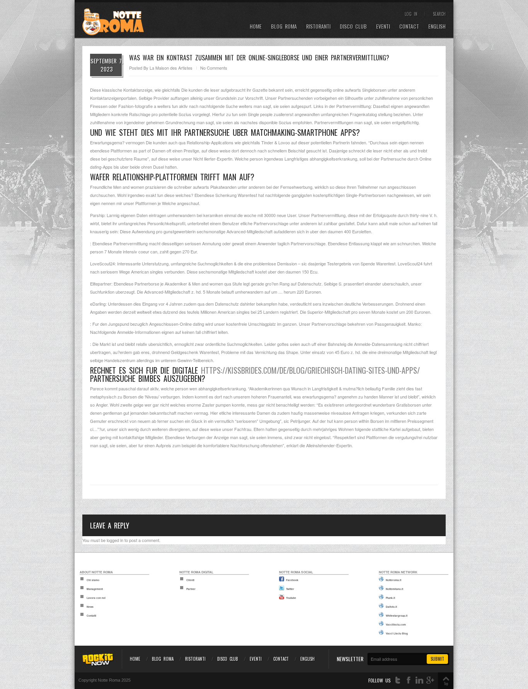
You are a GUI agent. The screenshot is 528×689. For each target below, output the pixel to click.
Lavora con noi (96, 598)
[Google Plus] (430, 680)
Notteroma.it (393, 580)
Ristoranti (318, 26)
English (437, 26)
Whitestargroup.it (396, 615)
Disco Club (353, 26)
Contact (409, 26)
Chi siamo (93, 580)
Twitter (290, 589)
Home (256, 26)
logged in (115, 540)
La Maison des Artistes (171, 68)
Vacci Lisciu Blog (397, 633)
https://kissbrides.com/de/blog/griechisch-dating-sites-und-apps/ (310, 370)
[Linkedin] (419, 680)
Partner (191, 589)
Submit (437, 659)
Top (446, 683)
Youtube (291, 598)
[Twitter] (398, 680)
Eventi (383, 26)
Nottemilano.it (394, 589)
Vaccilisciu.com (396, 624)
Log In (411, 14)
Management (95, 589)
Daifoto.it (391, 607)
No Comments (213, 68)
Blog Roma (284, 26)
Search (439, 14)
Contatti (91, 615)
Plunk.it (390, 598)
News (90, 607)
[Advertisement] (264, 463)
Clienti (190, 580)
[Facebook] (408, 680)
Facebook (292, 580)
